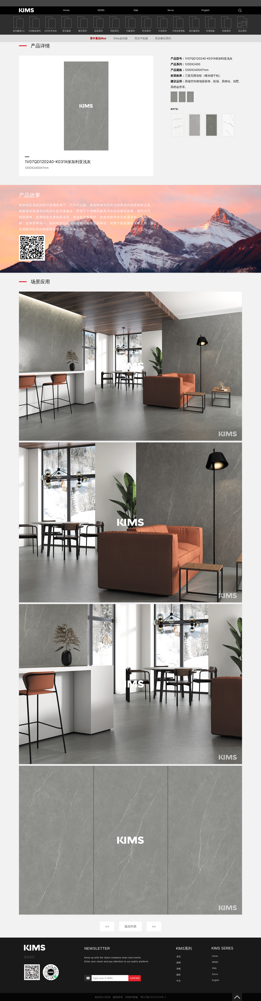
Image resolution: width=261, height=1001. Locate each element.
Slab (213, 968)
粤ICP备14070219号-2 (153, 997)
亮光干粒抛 (141, 38)
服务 (178, 974)
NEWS (214, 962)
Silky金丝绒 (120, 38)
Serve (214, 974)
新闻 (178, 962)
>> (154, 926)
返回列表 (130, 926)
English (214, 980)
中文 (178, 980)
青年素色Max (98, 38)
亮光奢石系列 (163, 38)
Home (214, 956)
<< (107, 926)
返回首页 (29, 957)
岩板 (178, 968)
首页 (178, 956)
